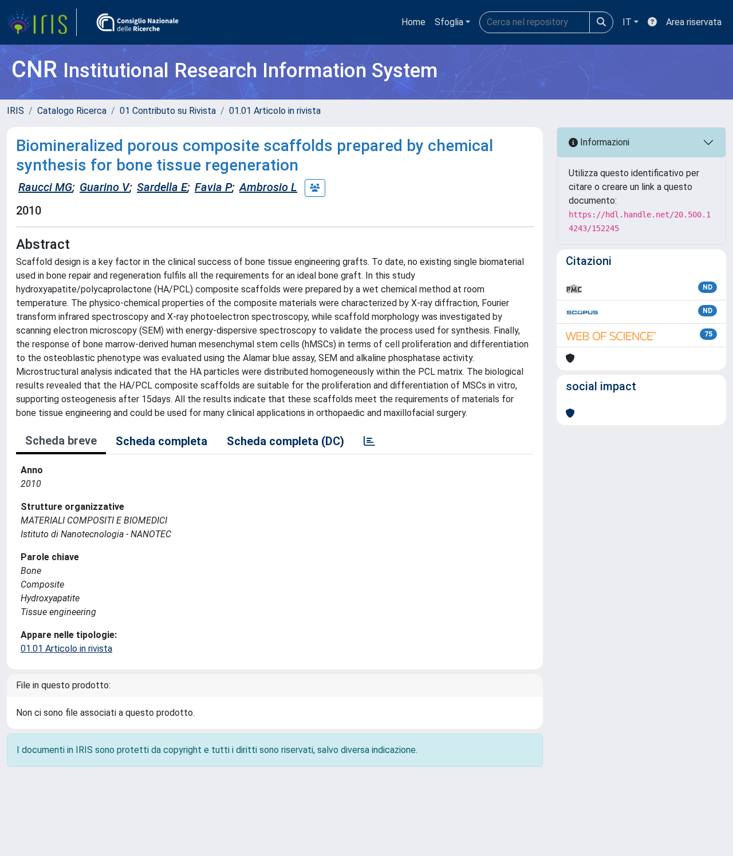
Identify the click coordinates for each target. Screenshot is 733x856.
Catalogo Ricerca (72, 110)
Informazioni (603, 142)
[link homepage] (42, 22)
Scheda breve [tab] (61, 440)
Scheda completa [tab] (161, 441)
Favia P (213, 187)
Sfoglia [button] (449, 22)
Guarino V (104, 187)
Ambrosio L (268, 187)
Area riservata (694, 22)
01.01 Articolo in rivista (275, 110)
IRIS (15, 110)
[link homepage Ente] (137, 22)
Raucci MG (45, 187)
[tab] (369, 441)
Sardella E (162, 187)
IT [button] (627, 22)
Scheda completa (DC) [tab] (285, 441)
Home (413, 22)
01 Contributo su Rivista (168, 110)
